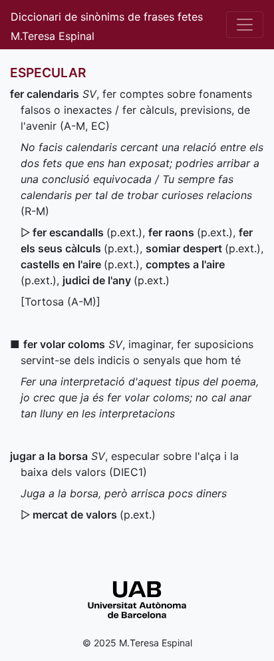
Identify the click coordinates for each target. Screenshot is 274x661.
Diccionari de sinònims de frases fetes (107, 16)
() (87, 232)
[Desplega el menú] (244, 24)
